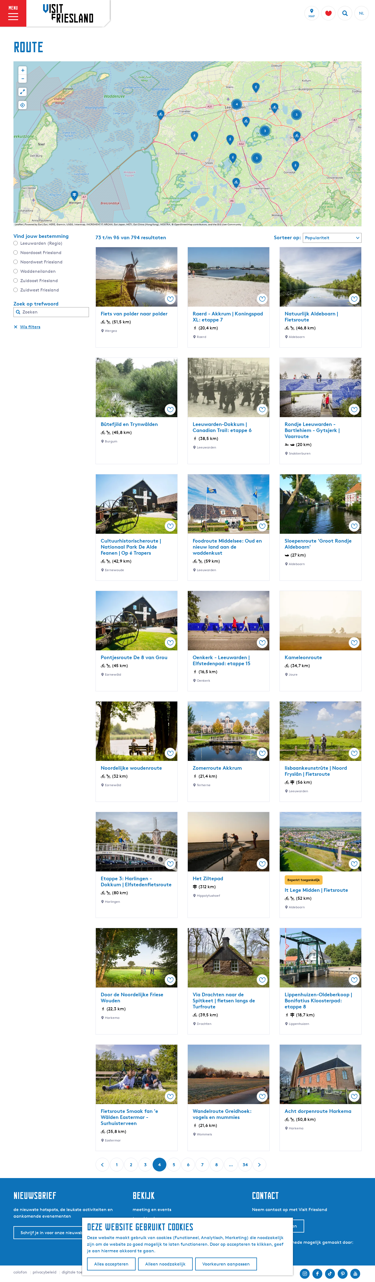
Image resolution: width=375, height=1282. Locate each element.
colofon (20, 1272)
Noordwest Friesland (41, 262)
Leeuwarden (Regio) (41, 243)
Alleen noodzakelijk (165, 1264)
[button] (246, 123)
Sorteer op (287, 237)
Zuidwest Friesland (39, 290)
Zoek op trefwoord (35, 304)
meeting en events (152, 1209)
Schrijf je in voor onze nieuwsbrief (55, 1232)
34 (245, 1166)
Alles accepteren (111, 1264)
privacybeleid (44, 1272)
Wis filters (30, 326)
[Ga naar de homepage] (68, 13)
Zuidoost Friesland (39, 280)
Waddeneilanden (38, 271)
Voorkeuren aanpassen (226, 1264)
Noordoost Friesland (40, 252)
